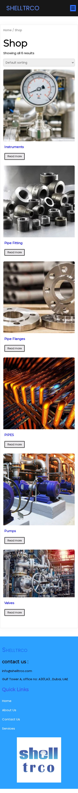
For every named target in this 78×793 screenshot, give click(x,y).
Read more (14, 156)
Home (7, 30)
